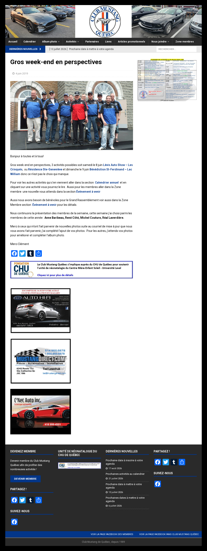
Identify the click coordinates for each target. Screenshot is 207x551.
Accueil (12, 41)
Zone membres (184, 41)
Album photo (49, 41)
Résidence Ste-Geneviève (45, 169)
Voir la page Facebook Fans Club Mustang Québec (169, 534)
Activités (71, 41)
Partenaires (92, 41)
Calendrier (29, 41)
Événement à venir (88, 191)
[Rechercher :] (176, 49)
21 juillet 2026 (116, 478)
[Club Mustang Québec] (103, 35)
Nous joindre (159, 41)
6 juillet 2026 (115, 506)
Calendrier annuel (107, 182)
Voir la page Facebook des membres (112, 534)
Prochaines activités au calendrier (125, 473)
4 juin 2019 (22, 73)
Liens (108, 41)
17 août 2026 (115, 468)
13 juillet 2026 (116, 492)
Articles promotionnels (131, 41)
